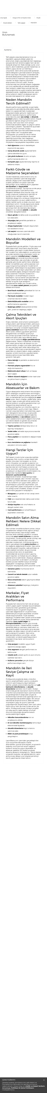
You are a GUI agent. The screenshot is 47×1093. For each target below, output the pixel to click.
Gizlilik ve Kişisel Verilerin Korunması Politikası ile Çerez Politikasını (23, 1087)
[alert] (23, 1085)
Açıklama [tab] (7, 50)
